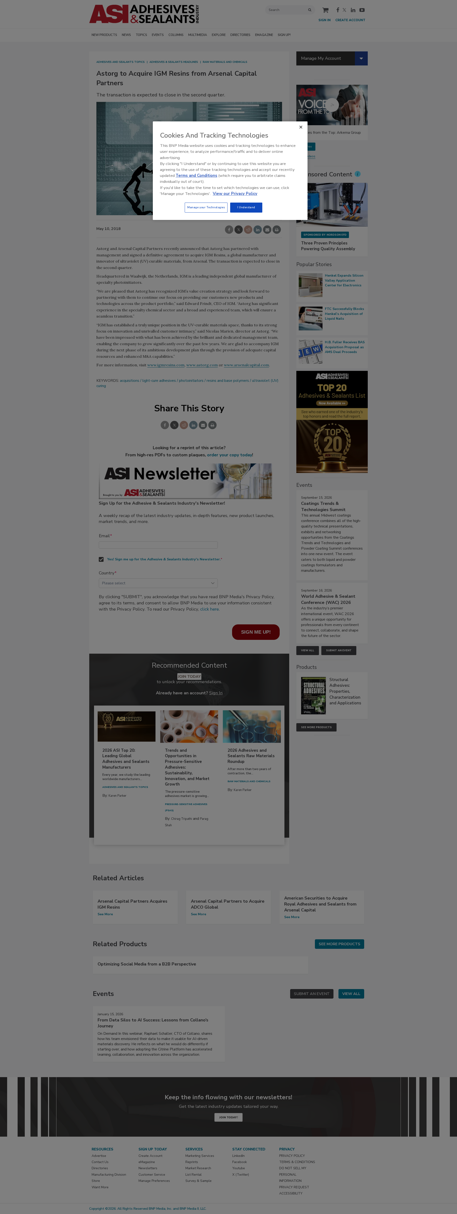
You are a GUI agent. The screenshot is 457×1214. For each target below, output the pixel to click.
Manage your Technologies (206, 207)
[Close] (301, 127)
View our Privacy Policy (235, 193)
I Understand (246, 207)
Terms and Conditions (196, 175)
